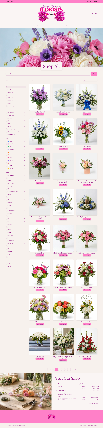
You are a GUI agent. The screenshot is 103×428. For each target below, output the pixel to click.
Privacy (84, 425)
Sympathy (64, 25)
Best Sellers (18, 25)
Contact (95, 1)
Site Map (95, 425)
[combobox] (90, 80)
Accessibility (90, 425)
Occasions (83, 25)
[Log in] (92, 13)
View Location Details (93, 403)
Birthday (27, 25)
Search (94, 74)
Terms (81, 425)
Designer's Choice (54, 25)
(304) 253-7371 (10, 1)
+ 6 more (70, 394)
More (92, 25)
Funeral (44, 25)
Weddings (36, 25)
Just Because (74, 25)
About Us (89, 1)
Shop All (10, 25)
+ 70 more (63, 399)
